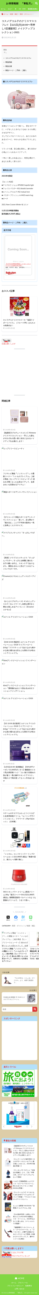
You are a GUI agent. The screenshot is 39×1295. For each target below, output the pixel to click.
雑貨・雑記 (31, 926)
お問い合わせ (19, 1289)
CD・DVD (22, 9)
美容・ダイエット (18, 926)
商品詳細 (8, 62)
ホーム (3, 9)
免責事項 (28, 1286)
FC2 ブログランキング (21, 1256)
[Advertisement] (19, 372)
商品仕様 (8, 66)
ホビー (10, 9)
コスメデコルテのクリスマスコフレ (18, 58)
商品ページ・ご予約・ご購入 (16, 70)
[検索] (34, 1009)
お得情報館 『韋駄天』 (20, 3)
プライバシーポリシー (15, 1286)
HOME (20, 1278)
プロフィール (23, 1283)
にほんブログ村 (17, 1252)
